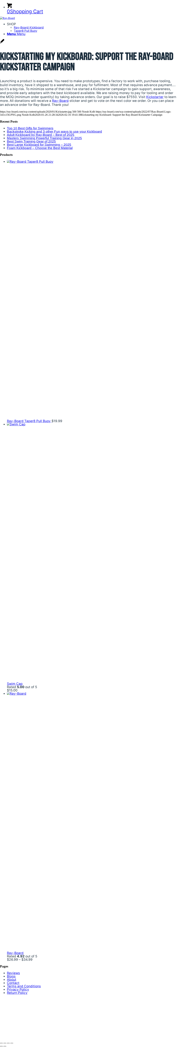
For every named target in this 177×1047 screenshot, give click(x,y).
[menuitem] (92, 27)
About (11, 980)
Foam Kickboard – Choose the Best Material (40, 148)
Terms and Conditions (24, 986)
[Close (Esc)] (1, 1043)
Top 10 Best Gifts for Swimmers (30, 128)
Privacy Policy (18, 989)
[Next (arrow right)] (4, 1046)
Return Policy (17, 993)
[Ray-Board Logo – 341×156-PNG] (7, 18)
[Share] (4, 1043)
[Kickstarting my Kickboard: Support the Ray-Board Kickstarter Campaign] (2, 43)
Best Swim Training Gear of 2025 (31, 141)
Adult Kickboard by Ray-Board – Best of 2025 (40, 135)
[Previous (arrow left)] (1, 1046)
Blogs (11, 976)
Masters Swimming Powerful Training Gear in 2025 (44, 138)
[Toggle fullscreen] (8, 1043)
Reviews (13, 973)
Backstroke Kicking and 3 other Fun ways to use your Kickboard (54, 131)
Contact (13, 983)
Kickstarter (155, 97)
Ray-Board (60, 101)
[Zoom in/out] (11, 1043)
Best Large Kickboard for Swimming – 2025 (39, 144)
